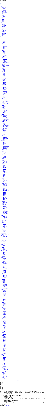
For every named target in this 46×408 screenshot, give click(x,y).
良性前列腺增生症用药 (4, 156)
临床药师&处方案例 (4, 7)
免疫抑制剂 (3, 160)
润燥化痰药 (4, 319)
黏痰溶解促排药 (4, 144)
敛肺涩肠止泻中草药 (5, 376)
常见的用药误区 (4, 10)
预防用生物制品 (3, 279)
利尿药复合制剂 (4, 153)
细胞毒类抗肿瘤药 (4, 204)
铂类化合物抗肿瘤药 (4, 210)
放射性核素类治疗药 (5, 276)
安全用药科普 (4, 8)
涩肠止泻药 (4, 336)
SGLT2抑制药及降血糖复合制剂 (6, 125)
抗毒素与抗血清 (4, 282)
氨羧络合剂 (4, 258)
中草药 (2, 354)
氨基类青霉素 (4, 166)
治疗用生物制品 (3, 281)
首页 (1, 6)
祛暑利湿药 (4, 300)
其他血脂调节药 (4, 61)
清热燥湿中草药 (4, 358)
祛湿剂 (3, 302)
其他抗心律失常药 (5, 46)
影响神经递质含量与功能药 (6, 101)
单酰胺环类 (4, 175)
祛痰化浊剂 (3, 318)
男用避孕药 (4, 139)
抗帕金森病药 (4, 87)
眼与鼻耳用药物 (2, 235)
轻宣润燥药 (4, 342)
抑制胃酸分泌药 (4, 66)
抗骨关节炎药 (3, 225)
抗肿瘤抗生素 (4, 206)
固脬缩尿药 (4, 337)
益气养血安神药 (4, 349)
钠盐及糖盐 (4, 252)
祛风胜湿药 (4, 305)
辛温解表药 (4, 290)
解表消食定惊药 (4, 293)
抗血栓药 (3, 107)
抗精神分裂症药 (4, 82)
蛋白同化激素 (4, 130)
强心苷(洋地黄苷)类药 (5, 41)
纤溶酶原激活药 (4, 108)
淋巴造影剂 (4, 271)
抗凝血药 (3, 105)
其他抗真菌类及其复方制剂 (6, 190)
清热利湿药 (4, 304)
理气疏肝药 (4, 311)
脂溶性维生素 (4, 243)
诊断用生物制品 (3, 286)
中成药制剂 (2, 289)
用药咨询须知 (3, 16)
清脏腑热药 (4, 296)
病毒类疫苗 (4, 280)
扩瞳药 (3, 239)
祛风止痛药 (4, 340)
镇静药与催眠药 (3, 79)
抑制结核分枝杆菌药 (5, 184)
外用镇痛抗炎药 (4, 224)
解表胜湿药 (4, 291)
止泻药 (4, 74)
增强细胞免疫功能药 (5, 162)
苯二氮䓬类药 (4, 80)
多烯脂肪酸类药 (4, 60)
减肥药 (3, 98)
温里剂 (3, 307)
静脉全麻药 (4, 230)
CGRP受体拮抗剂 (5, 91)
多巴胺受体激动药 (5, 120)
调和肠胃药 (4, 345)
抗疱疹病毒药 (4, 192)
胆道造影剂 (4, 270)
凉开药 (4, 346)
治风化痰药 (4, 322)
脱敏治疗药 (3, 221)
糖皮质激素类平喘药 (5, 148)
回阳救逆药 (4, 309)
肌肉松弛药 (4, 231)
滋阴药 (4, 327)
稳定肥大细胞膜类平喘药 (5, 147)
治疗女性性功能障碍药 (5, 138)
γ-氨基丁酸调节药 (5, 85)
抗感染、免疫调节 (4, 25)
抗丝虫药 (4, 199)
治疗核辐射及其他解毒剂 (4, 264)
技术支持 (6, 405)
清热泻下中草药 (4, 360)
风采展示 (2, 27)
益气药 (4, 325)
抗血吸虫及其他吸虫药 (5, 198)
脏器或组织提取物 (5, 285)
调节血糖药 (3, 121)
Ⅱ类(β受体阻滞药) (5, 44)
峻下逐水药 (4, 334)
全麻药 (3, 229)
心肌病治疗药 (3, 64)
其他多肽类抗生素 (5, 180)
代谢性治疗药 (4, 51)
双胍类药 (4, 123)
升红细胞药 (4, 112)
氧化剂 (4, 267)
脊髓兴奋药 (4, 93)
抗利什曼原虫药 (4, 197)
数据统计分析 (3, 34)
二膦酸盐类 (4, 133)
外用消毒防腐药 (3, 201)
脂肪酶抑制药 (4, 99)
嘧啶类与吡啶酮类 (5, 189)
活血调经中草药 (4, 368)
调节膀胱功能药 (3, 158)
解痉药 (4, 70)
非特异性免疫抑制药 (5, 161)
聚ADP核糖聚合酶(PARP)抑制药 (6, 212)
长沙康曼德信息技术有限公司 (9, 405)
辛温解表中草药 (4, 355)
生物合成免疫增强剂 (5, 284)
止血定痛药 (4, 317)
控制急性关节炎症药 (5, 226)
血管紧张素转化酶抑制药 (5, 53)
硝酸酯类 (4, 47)
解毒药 (2, 257)
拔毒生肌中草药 (3, 378)
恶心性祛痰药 (4, 143)
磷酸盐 (4, 254)
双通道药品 (3, 15)
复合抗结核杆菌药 (5, 185)
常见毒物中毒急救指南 (4, 12)
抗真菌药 (3, 186)
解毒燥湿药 (4, 353)
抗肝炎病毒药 (4, 194)
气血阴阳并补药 (4, 328)
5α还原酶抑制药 (4, 157)
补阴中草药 (4, 374)
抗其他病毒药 (4, 195)
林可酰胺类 (3, 178)
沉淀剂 (4, 266)
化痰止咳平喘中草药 (4, 364)
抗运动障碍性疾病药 (5, 88)
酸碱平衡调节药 (3, 256)
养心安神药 (4, 348)
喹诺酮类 (3, 181)
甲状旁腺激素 (4, 134)
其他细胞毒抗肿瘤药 (5, 207)
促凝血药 (3, 102)
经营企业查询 (3, 29)
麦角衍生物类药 (4, 89)
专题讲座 (2, 22)
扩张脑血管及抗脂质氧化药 (6, 62)
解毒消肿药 (4, 350)
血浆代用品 (3, 114)
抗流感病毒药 (4, 193)
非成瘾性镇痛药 (4, 97)
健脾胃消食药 (4, 331)
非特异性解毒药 (3, 265)
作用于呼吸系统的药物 (3, 140)
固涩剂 (3, 335)
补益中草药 (3, 372)
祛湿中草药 (3, 362)
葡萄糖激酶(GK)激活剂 (5, 126)
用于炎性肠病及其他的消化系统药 (5, 78)
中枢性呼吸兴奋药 (5, 92)
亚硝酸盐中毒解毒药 (4, 262)
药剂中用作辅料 (4, 277)
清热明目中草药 (4, 359)
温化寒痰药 (4, 320)
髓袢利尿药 (4, 152)
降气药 (4, 312)
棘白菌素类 (4, 188)
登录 (7, 0)
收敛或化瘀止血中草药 (5, 369)
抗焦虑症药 (4, 83)
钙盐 (3, 253)
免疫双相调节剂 (3, 163)
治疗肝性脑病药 (4, 76)
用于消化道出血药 (4, 77)
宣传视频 (3, 28)
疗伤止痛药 (4, 316)
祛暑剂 (3, 298)
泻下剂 (3, 332)
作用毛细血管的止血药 (5, 103)
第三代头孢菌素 (4, 170)
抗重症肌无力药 (3, 94)
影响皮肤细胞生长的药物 (3, 233)
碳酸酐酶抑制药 (4, 238)
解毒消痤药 (4, 351)
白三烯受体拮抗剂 (4, 220)
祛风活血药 (4, 341)
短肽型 (4, 248)
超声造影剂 (4, 272)
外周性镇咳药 (4, 142)
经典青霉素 (4, 165)
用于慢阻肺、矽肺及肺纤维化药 (5, 149)
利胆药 (4, 75)
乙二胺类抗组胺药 (5, 217)
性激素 (3, 129)
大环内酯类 (3, 176)
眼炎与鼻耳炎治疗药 (4, 240)
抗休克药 (3, 50)
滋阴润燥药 (4, 343)
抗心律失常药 (3, 43)
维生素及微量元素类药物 (3, 241)
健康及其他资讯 (3, 35)
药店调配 (3, 21)
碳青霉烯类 (4, 174)
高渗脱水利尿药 (3, 154)
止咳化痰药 (4, 323)
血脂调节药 (3, 57)
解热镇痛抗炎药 (3, 222)
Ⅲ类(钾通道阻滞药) (5, 45)
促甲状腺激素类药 (5, 128)
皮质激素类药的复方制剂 (5, 117)
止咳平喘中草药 (4, 366)
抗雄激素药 (4, 208)
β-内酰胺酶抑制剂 (5, 172)
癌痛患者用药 (3, 24)
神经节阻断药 (4, 56)
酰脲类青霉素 (4, 167)
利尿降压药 (4, 52)
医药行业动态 (3, 31)
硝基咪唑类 (3, 203)
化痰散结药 (4, 321)
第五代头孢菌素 (4, 171)
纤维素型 (4, 249)
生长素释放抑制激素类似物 (6, 119)
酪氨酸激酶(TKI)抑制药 (5, 211)
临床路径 (3, 19)
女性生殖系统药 (3, 135)
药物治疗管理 (3, 17)
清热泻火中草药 (4, 357)
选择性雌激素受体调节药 (5, 209)
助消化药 (3, 68)
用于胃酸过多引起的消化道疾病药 (5, 65)
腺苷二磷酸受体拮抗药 (5, 110)
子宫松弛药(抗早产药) (5, 137)
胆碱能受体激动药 (5, 236)
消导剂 (3, 330)
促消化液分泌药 (4, 69)
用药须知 (3, 13)
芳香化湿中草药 (4, 363)
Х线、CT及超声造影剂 (4, 268)
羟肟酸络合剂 (4, 259)
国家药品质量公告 (4, 33)
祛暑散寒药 (4, 299)
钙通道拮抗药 (4, 48)
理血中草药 (3, 367)
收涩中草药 (3, 375)
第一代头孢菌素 (4, 169)
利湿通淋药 (4, 303)
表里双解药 (4, 294)
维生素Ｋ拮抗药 (4, 106)
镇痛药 (3, 96)
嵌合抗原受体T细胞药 (5, 213)
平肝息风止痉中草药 (5, 371)
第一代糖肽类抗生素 (5, 179)
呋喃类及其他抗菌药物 (4, 183)
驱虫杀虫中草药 (3, 377)
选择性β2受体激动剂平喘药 (6, 146)
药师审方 (3, 20)
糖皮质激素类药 (4, 116)
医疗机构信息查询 (4, 30)
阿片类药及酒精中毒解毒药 (4, 263)
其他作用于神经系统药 (4, 100)
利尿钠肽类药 (4, 42)
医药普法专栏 (3, 26)
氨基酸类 (4, 245)
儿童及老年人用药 (4, 11)
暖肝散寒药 (4, 308)
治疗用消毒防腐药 (5, 202)
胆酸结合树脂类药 (5, 59)
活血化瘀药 (4, 313)
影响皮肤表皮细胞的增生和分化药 (5, 234)
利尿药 (3, 151)
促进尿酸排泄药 (4, 227)
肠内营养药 (3, 247)
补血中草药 (4, 373)
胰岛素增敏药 (4, 124)
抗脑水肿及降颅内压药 (5, 155)
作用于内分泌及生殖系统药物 (4, 115)
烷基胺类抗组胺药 (5, 216)
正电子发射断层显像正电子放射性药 (6, 275)
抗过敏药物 (2, 215)
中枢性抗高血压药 (5, 55)
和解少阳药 (4, 344)
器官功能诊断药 (3, 273)
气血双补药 (4, 326)
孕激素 (4, 131)
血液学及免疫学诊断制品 (5, 288)
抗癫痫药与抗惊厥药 (4, 84)
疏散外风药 (4, 339)
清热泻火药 (4, 295)
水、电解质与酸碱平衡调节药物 (4, 250)
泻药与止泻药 (3, 73)
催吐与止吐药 (3, 71)
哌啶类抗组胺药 (4, 218)
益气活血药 (4, 314)
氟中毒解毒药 (3, 261)
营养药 (2, 244)
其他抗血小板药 (4, 111)
